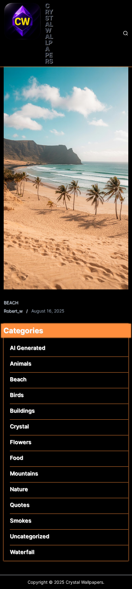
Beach (11, 302)
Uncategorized (29, 536)
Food (16, 457)
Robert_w (13, 310)
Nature (19, 489)
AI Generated (27, 348)
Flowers (20, 442)
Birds (17, 395)
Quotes (19, 505)
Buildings (22, 410)
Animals (20, 363)
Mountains (24, 473)
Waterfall (22, 552)
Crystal (19, 426)
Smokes (20, 520)
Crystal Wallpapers (49, 33)
